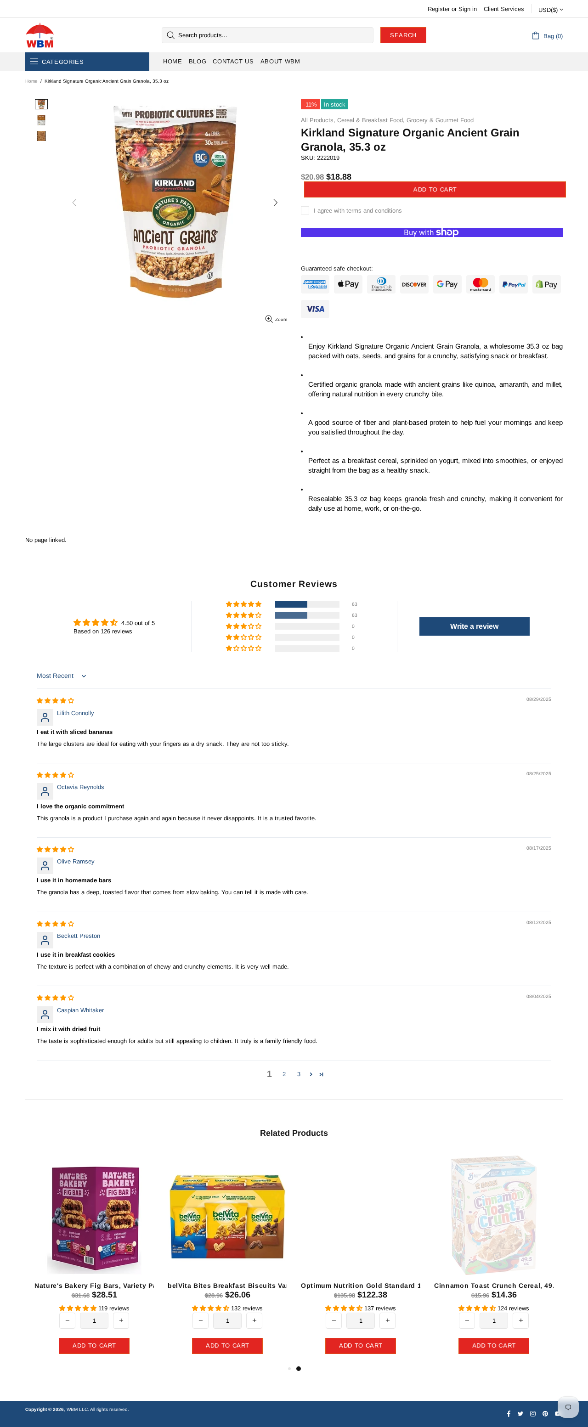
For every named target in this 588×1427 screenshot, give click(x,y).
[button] (244, 604)
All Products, (318, 120)
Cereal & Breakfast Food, (371, 120)
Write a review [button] (474, 626)
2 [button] (284, 1074)
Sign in (467, 9)
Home (31, 81)
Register (439, 9)
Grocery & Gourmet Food (440, 120)
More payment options (432, 246)
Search (403, 35)
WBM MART (40, 35)
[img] (55, 700)
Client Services (504, 9)
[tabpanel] (360, 1257)
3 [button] (298, 1074)
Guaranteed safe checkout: (337, 268)
